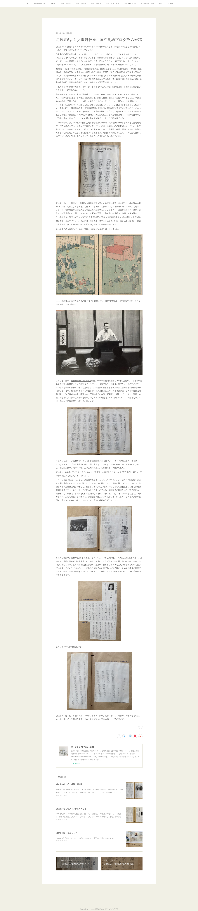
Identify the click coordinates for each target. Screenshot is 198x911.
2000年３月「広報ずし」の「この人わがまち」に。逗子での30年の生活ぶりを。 (85, 838)
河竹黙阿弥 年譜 (147, 3)
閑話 (161, 3)
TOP (26, 3)
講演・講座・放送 (112, 3)
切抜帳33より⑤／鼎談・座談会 (69, 784)
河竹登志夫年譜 (39, 3)
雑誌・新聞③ (96, 3)
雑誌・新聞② (81, 3)
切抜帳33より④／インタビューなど (71, 808)
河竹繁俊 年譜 (130, 3)
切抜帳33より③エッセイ (66, 833)
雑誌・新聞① (65, 3)
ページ (170, 3)
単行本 (53, 3)
